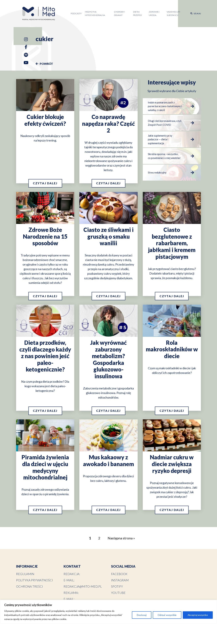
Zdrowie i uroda (154, 13)
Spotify (117, 586)
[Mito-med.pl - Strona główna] (38, 14)
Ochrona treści (29, 586)
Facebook (119, 574)
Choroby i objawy (119, 13)
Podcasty (76, 13)
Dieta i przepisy (137, 13)
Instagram (120, 580)
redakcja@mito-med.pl (83, 586)
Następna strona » (121, 538)
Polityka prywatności (34, 580)
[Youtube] (26, 63)
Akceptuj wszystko (198, 615)
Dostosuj (141, 615)
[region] (108, 612)
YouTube (118, 593)
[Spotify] (26, 55)
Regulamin (25, 574)
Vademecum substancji (173, 13)
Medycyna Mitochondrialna (95, 13)
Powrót (46, 63)
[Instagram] (26, 40)
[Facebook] (26, 48)
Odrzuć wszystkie (167, 615)
